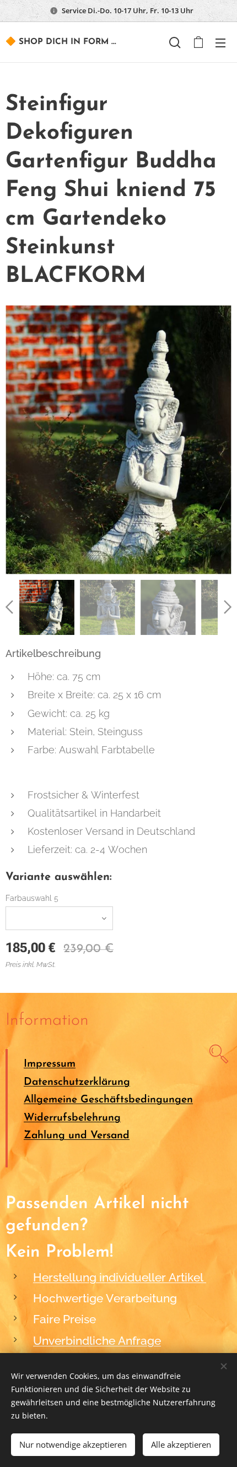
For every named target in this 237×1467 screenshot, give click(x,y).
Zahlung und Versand (77, 1136)
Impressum (50, 1064)
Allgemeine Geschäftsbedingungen (108, 1100)
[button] (175, 42)
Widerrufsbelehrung (72, 1118)
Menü (220, 42)
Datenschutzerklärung (77, 1082)
